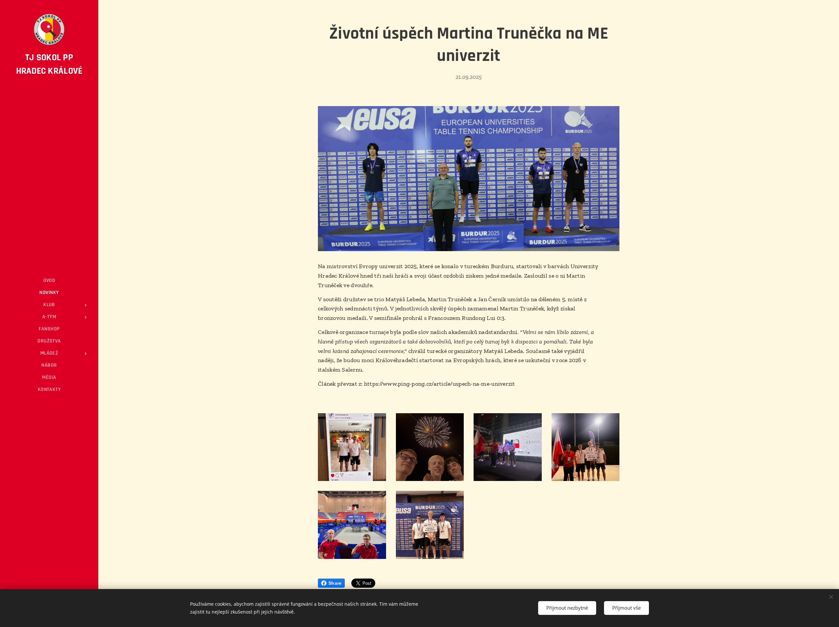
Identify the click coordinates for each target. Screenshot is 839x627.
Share (334, 583)
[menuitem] (49, 280)
